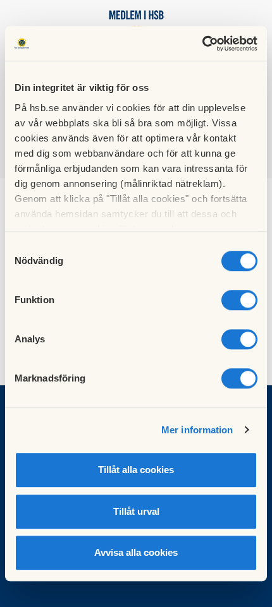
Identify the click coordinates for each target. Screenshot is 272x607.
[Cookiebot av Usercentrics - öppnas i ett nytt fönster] (202, 43)
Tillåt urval (136, 511)
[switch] (239, 300)
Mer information (197, 429)
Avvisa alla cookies (136, 552)
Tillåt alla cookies (136, 469)
